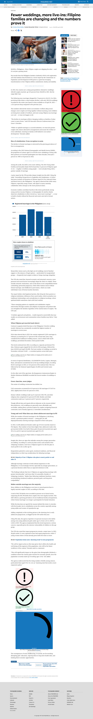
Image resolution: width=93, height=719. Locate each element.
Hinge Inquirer (70, 696)
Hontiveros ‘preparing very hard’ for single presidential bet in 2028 (73, 71)
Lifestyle (12, 700)
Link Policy (50, 700)
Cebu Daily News (71, 700)
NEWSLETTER (86, 7)
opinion (86, 5)
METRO (34, 7)
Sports (11, 696)
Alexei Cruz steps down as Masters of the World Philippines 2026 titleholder (74, 53)
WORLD (65, 7)
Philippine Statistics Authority (69, 80)
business (29, 5)
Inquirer (51, 27)
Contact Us (31, 702)
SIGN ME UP (34, 648)
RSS (30, 696)
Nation (13, 10)
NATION (55, 7)
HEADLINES (23, 7)
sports (77, 5)
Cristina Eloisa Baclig (18, 27)
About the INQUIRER (53, 696)
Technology (13, 702)
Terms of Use (39, 649)
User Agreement (52, 698)
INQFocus (70, 79)
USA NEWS (12, 710)
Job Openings (32, 706)
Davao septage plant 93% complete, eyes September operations (50, 665)
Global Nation (13, 708)
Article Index (51, 704)
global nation (17, 5)
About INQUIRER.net (53, 694)
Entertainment (13, 698)
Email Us (31, 698)
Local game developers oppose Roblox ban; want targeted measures (74, 65)
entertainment (52, 5)
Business (12, 704)
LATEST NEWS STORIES (9, 7)
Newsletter (31, 704)
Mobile (30, 694)
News (5, 5)
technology (66, 5)
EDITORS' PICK (64, 35)
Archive (31, 700)
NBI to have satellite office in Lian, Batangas (25, 664)
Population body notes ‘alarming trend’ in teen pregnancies (34, 540)
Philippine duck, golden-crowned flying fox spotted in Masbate (73, 59)
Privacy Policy (37, 650)
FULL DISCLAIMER (33, 677)
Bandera (69, 698)
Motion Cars (70, 704)
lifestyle (39, 5)
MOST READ (73, 35)
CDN (75, 7)
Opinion (12, 706)
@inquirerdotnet (43, 27)
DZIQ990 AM (70, 702)
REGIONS (45, 7)
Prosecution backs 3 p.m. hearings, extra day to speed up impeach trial (74, 46)
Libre (68, 694)
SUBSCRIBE (78, 144)
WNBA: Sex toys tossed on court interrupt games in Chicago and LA (74, 40)
